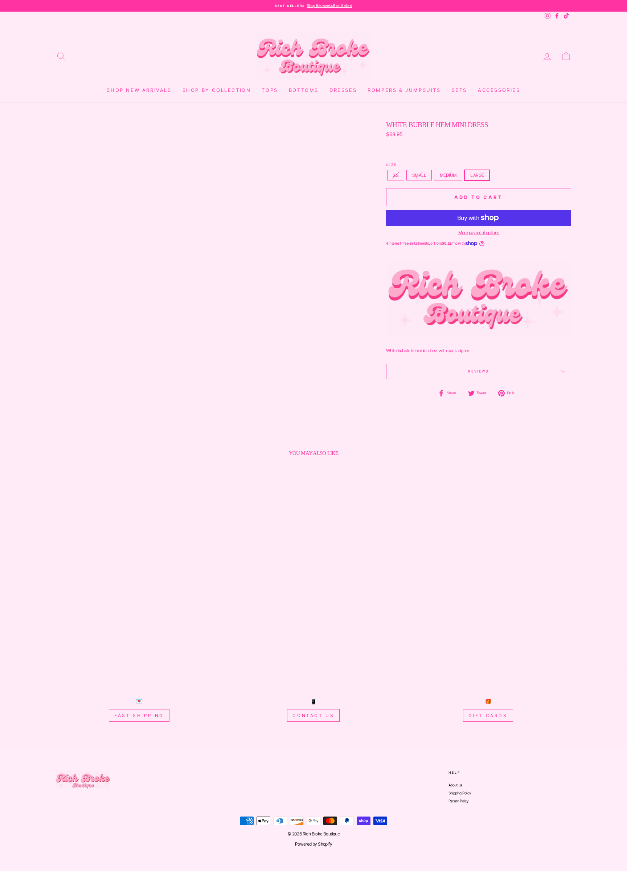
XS (395, 175)
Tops (270, 90)
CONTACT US (313, 715)
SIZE (391, 165)
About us (455, 785)
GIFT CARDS (488, 715)
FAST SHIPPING (139, 715)
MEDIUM (448, 175)
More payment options (478, 232)
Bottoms (304, 90)
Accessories (499, 90)
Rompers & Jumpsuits (404, 90)
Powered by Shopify (313, 844)
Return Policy (458, 801)
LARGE (477, 175)
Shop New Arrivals (139, 90)
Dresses (343, 90)
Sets (459, 90)
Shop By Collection (217, 90)
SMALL (419, 175)
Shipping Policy (459, 793)
